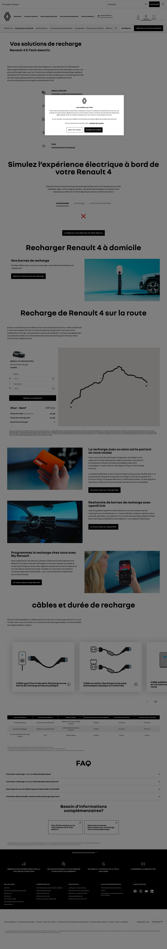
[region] (84, 115)
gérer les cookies (74, 130)
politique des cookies (96, 123)
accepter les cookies (93, 130)
